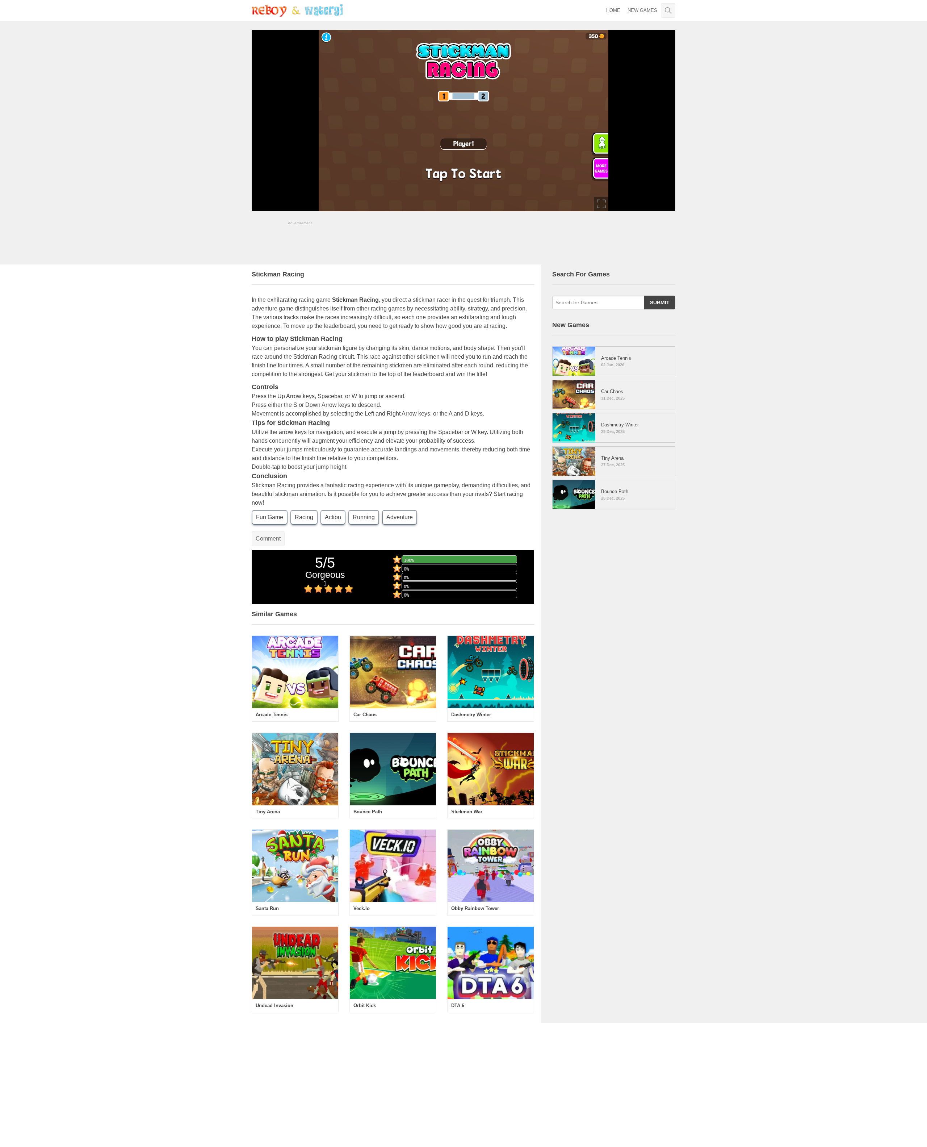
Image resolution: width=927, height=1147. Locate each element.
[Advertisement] (463, 242)
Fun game (269, 517)
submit (660, 302)
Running (364, 517)
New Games (642, 10)
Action (333, 517)
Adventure (399, 517)
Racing (304, 517)
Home (613, 10)
